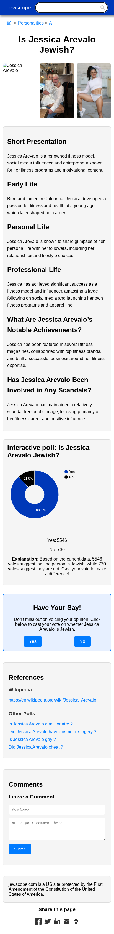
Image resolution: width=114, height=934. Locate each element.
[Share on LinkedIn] (57, 922)
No (82, 641)
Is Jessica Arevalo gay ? (32, 739)
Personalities (31, 23)
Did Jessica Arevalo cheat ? (36, 747)
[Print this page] (75, 922)
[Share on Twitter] (47, 922)
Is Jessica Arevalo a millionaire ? (41, 724)
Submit (19, 849)
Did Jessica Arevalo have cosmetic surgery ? (52, 731)
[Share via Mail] (66, 922)
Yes (33, 641)
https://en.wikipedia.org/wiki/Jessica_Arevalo (52, 700)
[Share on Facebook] (38, 922)
